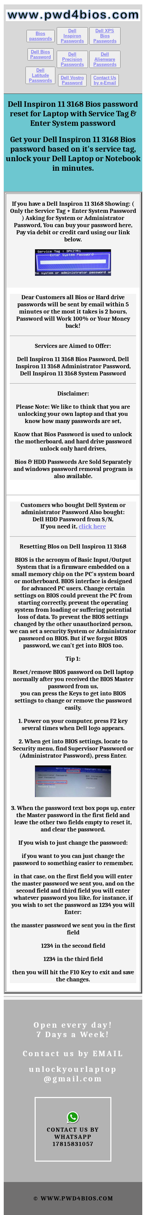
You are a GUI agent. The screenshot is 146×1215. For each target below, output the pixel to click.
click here (92, 526)
